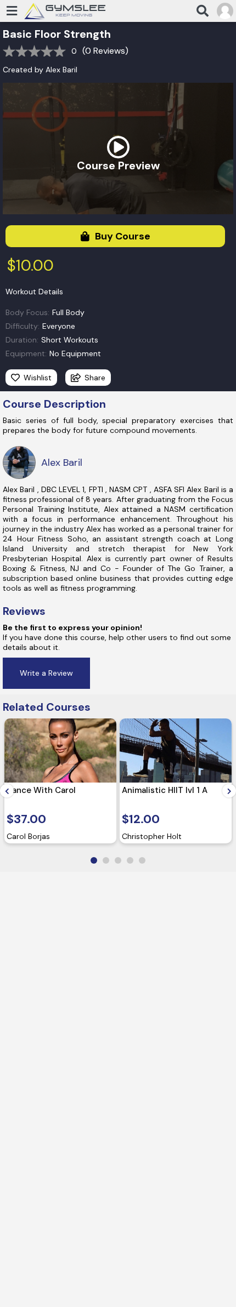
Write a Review (46, 673)
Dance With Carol (41, 790)
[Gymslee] (64, 11)
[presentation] (7, 791)
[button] (94, 860)
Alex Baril (61, 70)
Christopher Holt (152, 836)
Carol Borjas (28, 836)
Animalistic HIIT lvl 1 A (164, 790)
